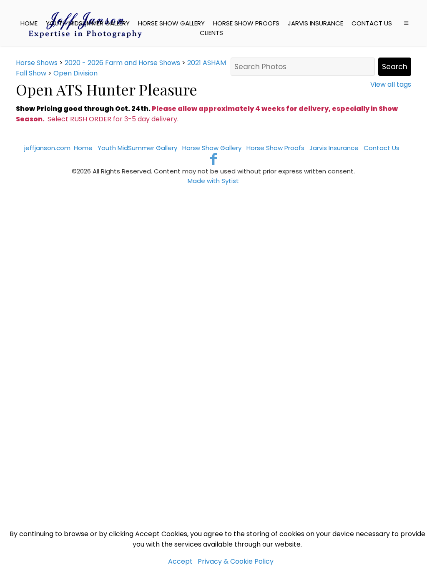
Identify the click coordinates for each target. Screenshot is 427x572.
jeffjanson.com (47, 147)
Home (29, 23)
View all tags (390, 84)
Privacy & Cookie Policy (236, 561)
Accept (180, 561)
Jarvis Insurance (315, 23)
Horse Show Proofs (246, 23)
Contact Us (372, 23)
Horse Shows (37, 63)
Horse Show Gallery (171, 23)
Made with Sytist (213, 180)
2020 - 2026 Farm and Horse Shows (122, 63)
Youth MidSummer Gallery (88, 23)
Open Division (75, 73)
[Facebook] (213, 159)
